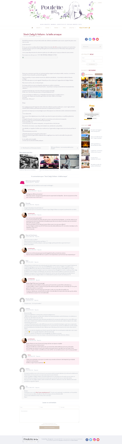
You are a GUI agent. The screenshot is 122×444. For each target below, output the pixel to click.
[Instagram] (93, 39)
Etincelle (28, 203)
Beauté (38, 27)
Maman (56, 27)
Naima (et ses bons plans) (33, 181)
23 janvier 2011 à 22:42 (32, 214)
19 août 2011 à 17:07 (31, 356)
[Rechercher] (100, 47)
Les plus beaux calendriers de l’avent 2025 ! (96, 158)
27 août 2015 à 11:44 (29, 370)
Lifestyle (71, 27)
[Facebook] (86, 39)
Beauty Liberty (29, 299)
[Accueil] (32, 28)
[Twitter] (90, 39)
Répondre (37, 182)
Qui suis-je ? (93, 2)
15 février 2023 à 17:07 (30, 387)
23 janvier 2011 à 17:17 (30, 182)
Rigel (27, 261)
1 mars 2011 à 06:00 (29, 262)
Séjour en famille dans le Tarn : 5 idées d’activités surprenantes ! (96, 137)
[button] (84, 80)
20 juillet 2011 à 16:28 (32, 340)
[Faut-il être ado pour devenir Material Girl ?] (49, 161)
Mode (64, 27)
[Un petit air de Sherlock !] (69, 161)
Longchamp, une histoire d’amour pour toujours (96, 151)
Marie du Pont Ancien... (32, 235)
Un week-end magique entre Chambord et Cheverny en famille (96, 130)
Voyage (47, 27)
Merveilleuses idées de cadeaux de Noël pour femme (96, 165)
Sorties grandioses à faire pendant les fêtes (96, 144)
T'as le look (38, 36)
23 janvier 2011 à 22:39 (32, 190)
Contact (100, 2)
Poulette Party (83, 27)
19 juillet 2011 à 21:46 (30, 309)
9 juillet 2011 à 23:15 (29, 300)
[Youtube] (97, 39)
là (53, 47)
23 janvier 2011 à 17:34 (30, 204)
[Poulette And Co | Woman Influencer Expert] (31, 442)
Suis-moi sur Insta (98, 74)
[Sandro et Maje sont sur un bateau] (29, 161)
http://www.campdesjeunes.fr (43, 392)
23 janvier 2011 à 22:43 (32, 249)
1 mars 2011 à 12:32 (31, 280)
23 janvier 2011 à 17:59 (30, 236)
